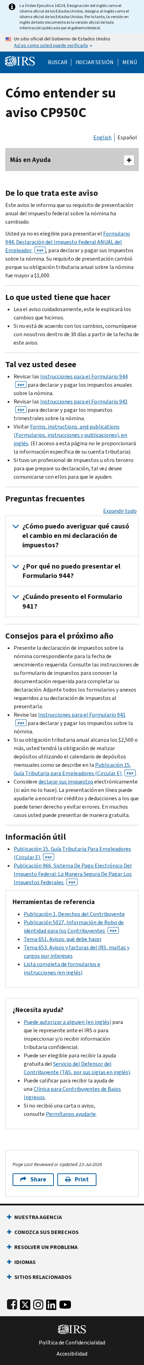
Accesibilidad (72, 1353)
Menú (129, 62)
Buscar (57, 62)
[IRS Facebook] (12, 1303)
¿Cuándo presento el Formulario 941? (72, 601)
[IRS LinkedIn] (51, 1303)
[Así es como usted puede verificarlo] (72, 42)
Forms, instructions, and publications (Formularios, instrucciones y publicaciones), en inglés (70, 435)
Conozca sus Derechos (46, 1232)
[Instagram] (38, 1303)
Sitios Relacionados (43, 1277)
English (102, 137)
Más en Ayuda (30, 159)
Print (82, 1179)
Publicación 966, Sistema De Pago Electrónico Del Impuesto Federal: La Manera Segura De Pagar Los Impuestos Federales (73, 874)
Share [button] (38, 1179)
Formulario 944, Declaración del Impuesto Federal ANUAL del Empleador (67, 242)
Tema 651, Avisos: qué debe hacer (63, 939)
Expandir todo (120, 511)
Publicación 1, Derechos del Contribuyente (74, 914)
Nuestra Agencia (38, 1217)
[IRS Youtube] (65, 1303)
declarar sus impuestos (65, 781)
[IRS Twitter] (25, 1303)
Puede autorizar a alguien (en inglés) (67, 1022)
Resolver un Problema (46, 1247)
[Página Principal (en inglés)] (20, 60)
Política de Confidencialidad (72, 1342)
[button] (94, 62)
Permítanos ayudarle (71, 1114)
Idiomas (25, 1262)
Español (127, 137)
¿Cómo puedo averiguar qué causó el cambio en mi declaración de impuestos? (75, 536)
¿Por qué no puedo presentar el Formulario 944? (71, 571)
